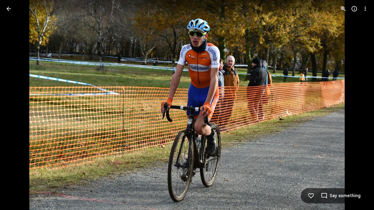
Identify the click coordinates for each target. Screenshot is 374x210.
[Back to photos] (8, 8)
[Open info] (354, 8)
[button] (15, 105)
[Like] (311, 195)
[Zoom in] (343, 8)
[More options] (365, 8)
